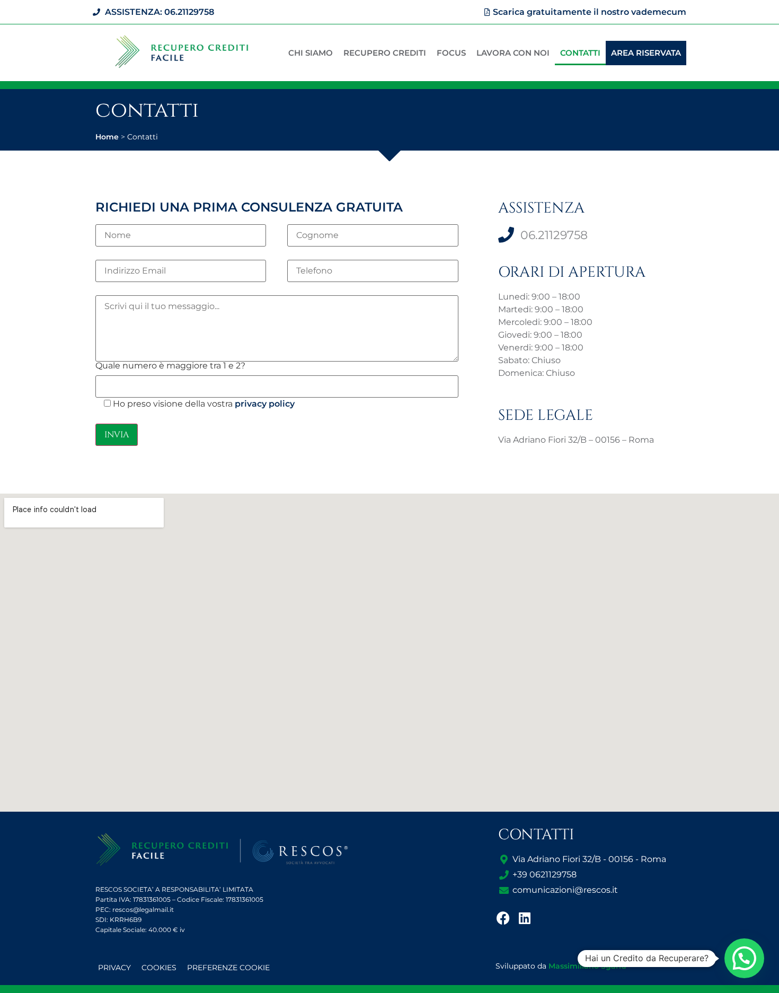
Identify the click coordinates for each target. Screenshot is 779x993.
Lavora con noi (513, 53)
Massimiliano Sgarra (587, 966)
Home (107, 137)
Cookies (158, 967)
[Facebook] (503, 917)
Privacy (114, 967)
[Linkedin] (524, 917)
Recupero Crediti (384, 53)
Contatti (580, 53)
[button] (744, 958)
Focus (451, 53)
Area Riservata (646, 53)
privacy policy (265, 404)
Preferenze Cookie (228, 967)
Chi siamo (310, 53)
